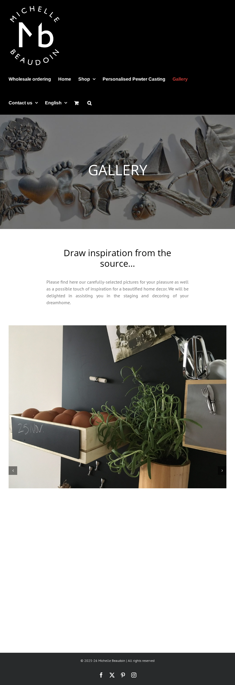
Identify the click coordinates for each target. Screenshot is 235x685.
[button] (89, 103)
